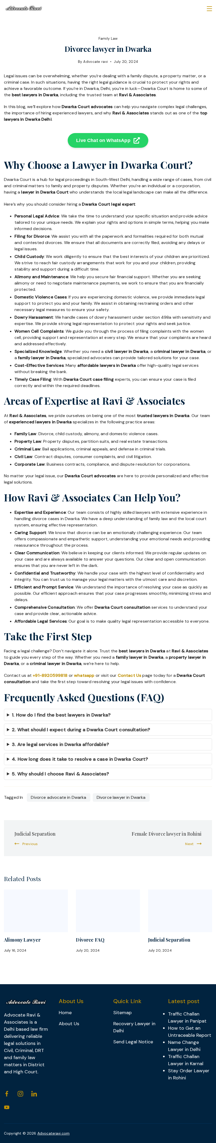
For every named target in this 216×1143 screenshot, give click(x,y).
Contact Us (129, 675)
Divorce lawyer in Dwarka (121, 797)
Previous (30, 843)
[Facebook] (6, 1093)
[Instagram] (20, 1093)
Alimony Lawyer (22, 940)
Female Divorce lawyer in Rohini (167, 834)
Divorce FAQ (90, 940)
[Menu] (209, 8)
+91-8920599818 (50, 675)
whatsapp (84, 675)
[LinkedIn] (34, 1093)
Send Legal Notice (133, 1042)
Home (65, 1012)
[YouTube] (6, 1107)
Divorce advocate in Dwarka (58, 797)
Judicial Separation (35, 834)
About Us (69, 1023)
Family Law (108, 38)
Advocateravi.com (53, 1133)
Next (189, 843)
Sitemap (122, 1012)
